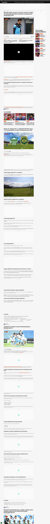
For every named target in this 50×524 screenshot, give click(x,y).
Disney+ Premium (26, 201)
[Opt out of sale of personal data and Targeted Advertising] (1, 523)
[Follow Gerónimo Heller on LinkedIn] (10, 151)
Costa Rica (30, 2)
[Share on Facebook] (5, 109)
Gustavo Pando (7, 349)
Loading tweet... (6, 89)
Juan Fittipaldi (7, 36)
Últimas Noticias (17, 2)
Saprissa (20, 2)
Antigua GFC (5, 154)
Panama (43, 2)
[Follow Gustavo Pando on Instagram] (11, 349)
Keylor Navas (27, 2)
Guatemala (36, 2)
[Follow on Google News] (31, 36)
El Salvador (39, 2)
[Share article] (33, 36)
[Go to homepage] (5, 2)
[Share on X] (4, 109)
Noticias (6, 516)
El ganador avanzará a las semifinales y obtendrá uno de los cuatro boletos (13, 366)
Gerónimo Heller (7, 151)
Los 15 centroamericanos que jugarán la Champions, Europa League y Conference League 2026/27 (30, 0)
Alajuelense (23, 2)
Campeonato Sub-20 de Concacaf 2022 (23, 372)
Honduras (33, 2)
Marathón (13, 201)
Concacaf (21, 352)
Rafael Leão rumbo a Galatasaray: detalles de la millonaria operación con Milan (12, 0)
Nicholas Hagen (6, 79)
